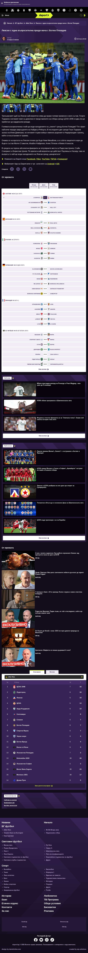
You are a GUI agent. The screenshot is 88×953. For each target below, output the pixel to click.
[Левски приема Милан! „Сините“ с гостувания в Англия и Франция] (43, 457)
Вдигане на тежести (53, 875)
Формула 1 (50, 872)
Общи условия (52, 903)
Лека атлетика (9, 875)
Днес (43, 186)
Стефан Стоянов (13, 40)
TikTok (53, 159)
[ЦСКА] (18, 10)
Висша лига (13, 194)
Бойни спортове (10, 884)
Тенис (6, 872)
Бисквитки (50, 907)
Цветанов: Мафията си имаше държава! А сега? (53, 650)
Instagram (62, 159)
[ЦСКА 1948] (24, 10)
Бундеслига (14, 265)
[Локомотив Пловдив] (75, 10)
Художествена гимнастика (55, 878)
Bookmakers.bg (9, 803)
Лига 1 (12, 300)
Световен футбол (12, 841)
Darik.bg (24, 922)
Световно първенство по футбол (16, 857)
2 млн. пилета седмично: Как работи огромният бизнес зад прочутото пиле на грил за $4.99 (57, 554)
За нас (5, 911)
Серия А (12, 240)
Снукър (6, 887)
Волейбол (7, 869)
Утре (53, 186)
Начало (9, 23)
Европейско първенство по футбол (59, 857)
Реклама (49, 911)
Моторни (49, 881)
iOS (57, 164)
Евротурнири (9, 836)
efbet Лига (29, 23)
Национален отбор (53, 833)
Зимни (6, 881)
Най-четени (8, 446)
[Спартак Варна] (47, 10)
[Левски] (12, 10)
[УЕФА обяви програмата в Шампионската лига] (43, 406)
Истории (6, 896)
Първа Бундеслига (10, 848)
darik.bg (38, 577)
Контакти (7, 907)
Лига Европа (8, 854)
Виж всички (43, 369)
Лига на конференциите (55, 854)
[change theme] (84, 15)
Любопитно (50, 896)
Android (50, 164)
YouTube (46, 159)
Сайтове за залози (10, 800)
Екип (4, 899)
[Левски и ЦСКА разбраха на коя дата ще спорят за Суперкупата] (43, 491)
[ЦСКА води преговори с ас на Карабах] (43, 526)
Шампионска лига (52, 851)
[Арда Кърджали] (30, 10)
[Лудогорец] (7, 10)
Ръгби (48, 890)
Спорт (5, 865)
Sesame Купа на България (13, 833)
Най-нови (7, 378)
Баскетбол (50, 869)
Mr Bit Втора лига (16, 331)
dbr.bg (37, 558)
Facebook (31, 159)
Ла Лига (12, 219)
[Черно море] (58, 10)
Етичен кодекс (10, 903)
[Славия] (52, 10)
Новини (6, 822)
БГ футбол (19, 23)
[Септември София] (41, 10)
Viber (38, 159)
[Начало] (5, 23)
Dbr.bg (64, 927)
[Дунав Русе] (70, 10)
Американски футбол (12, 890)
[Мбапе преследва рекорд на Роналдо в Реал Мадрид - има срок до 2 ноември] (43, 389)
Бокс (5, 878)
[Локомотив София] (81, 10)
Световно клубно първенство (15, 860)
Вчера (33, 186)
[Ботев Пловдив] (35, 10)
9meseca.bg (64, 922)
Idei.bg (24, 927)
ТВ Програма (51, 899)
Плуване (49, 884)
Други (48, 860)
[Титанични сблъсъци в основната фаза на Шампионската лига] (43, 509)
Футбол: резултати (10, 805)
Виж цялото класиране (43, 786)
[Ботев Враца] (64, 10)
